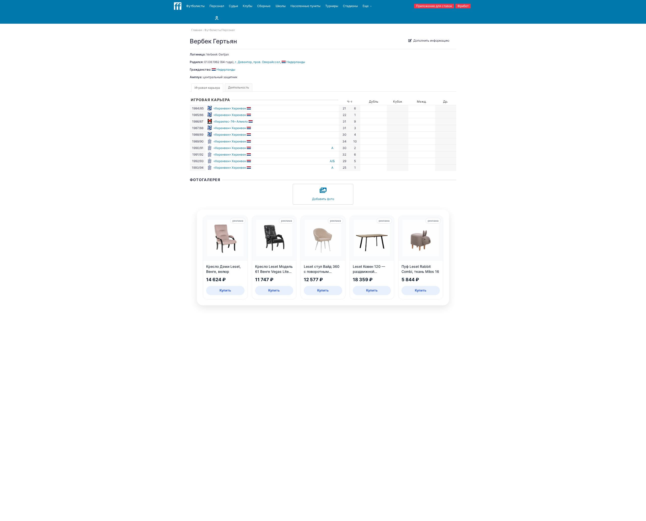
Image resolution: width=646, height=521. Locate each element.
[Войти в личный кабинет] (216, 18)
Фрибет (463, 6)
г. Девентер (243, 62)
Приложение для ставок (434, 6)
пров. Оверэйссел (266, 62)
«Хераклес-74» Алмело (230, 121)
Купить (225, 290)
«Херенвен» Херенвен (229, 108)
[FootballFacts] (178, 6)
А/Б (332, 161)
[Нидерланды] (249, 108)
